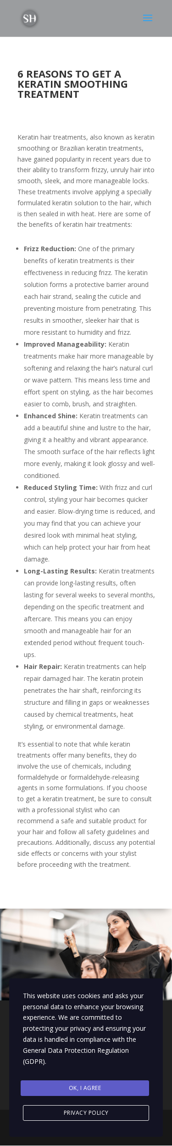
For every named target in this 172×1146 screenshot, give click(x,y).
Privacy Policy (86, 1113)
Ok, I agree (85, 1088)
